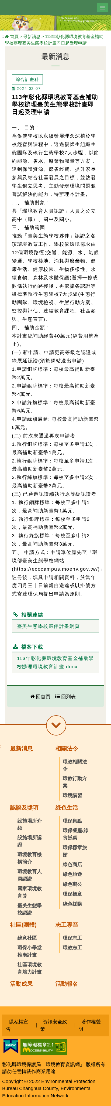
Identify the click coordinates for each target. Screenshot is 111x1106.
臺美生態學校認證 (30, 909)
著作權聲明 (89, 1025)
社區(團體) (23, 924)
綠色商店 (72, 864)
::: (2, 36)
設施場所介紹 (30, 824)
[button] (102, 7)
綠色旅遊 (72, 874)
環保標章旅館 (75, 851)
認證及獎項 (24, 807)
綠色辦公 (72, 884)
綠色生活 (67, 807)
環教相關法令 (75, 765)
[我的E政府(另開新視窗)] (11, 1051)
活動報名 (67, 984)
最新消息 (31, 36)
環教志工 (72, 947)
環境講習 (72, 795)
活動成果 (21, 984)
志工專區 (67, 924)
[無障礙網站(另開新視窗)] (43, 1053)
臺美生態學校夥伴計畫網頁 (48, 626)
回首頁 (43, 696)
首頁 (14, 36)
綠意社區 (27, 938)
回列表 (68, 696)
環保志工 (72, 938)
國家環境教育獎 (30, 892)
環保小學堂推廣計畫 (30, 951)
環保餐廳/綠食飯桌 (75, 834)
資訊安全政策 (53, 1025)
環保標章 (72, 894)
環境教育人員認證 (30, 875)
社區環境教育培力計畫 (30, 968)
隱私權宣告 (17, 1025)
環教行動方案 (75, 782)
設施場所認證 (30, 841)
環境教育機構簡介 (30, 858)
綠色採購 (72, 904)
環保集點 (72, 820)
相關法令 (67, 748)
